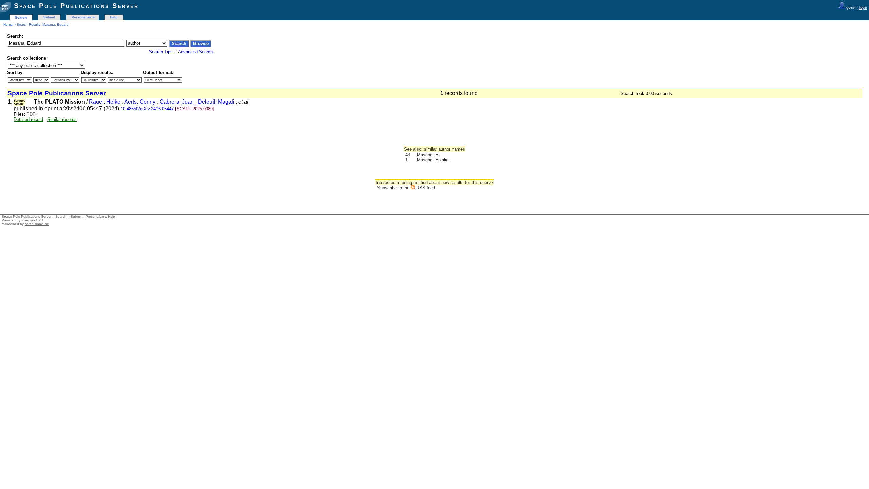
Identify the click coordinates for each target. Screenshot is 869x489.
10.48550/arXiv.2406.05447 (147, 108)
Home (8, 24)
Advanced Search (195, 51)
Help (113, 17)
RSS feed (425, 188)
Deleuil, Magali (216, 102)
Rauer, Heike (105, 102)
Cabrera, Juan (177, 102)
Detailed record (28, 119)
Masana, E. (428, 154)
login (863, 7)
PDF (30, 114)
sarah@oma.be (37, 224)
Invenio (27, 220)
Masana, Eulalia (432, 159)
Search (21, 17)
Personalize (81, 17)
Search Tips (161, 51)
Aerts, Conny (139, 102)
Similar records (62, 119)
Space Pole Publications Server (76, 6)
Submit (49, 17)
